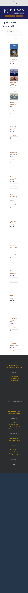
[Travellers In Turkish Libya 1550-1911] (14, 213)
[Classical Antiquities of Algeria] (14, 50)
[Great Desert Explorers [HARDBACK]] (14, 96)
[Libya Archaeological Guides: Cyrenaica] (14, 168)
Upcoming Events (14, 449)
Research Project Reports (14, 413)
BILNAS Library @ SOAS (14, 378)
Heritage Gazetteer (14, 438)
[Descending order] (20, 31)
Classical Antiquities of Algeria (13, 59)
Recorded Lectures (14, 451)
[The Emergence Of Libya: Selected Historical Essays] (14, 311)
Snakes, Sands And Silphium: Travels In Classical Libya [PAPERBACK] (13, 249)
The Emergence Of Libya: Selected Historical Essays (13, 322)
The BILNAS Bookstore (14, 424)
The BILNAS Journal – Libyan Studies (14, 426)
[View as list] (15, 38)
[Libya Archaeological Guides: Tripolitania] (14, 287)
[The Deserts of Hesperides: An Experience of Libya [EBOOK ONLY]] (14, 143)
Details (14, 66)
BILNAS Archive (14, 380)
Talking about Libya (14, 454)
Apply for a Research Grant (14, 411)
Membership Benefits (14, 365)
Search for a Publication (14, 422)
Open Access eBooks (14, 428)
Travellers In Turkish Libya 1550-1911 (13, 222)
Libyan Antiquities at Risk (14, 440)
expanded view (17, 401)
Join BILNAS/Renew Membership (14, 367)
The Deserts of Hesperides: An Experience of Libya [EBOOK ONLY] (13, 154)
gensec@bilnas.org (14, 1)
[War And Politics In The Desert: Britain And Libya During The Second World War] (14, 263)
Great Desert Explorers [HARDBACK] (13, 102)
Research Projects (14, 376)
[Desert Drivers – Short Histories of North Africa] (14, 75)
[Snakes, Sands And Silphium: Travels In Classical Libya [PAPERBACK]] (14, 238)
